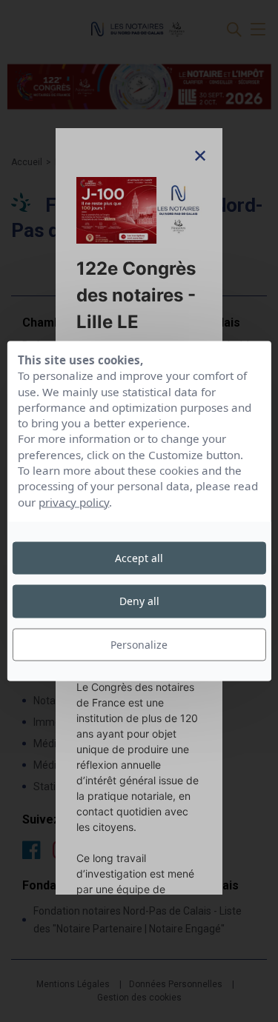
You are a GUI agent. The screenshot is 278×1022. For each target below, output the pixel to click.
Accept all (139, 558)
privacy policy (74, 501)
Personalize (139, 644)
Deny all (139, 601)
